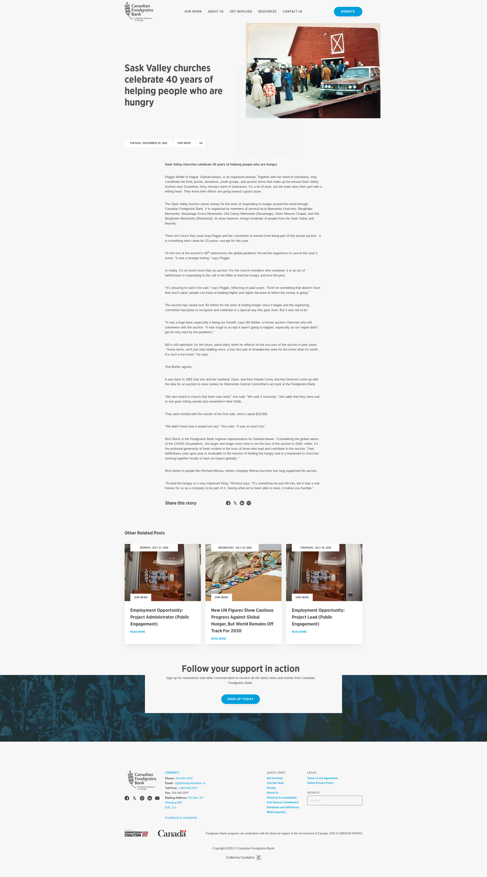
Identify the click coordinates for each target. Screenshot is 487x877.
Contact (172, 772)
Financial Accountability (282, 797)
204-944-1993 (184, 778)
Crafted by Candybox (240, 857)
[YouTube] (157, 799)
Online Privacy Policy (320, 783)
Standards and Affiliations (283, 807)
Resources (267, 11)
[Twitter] (134, 799)
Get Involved (241, 11)
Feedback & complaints (181, 817)
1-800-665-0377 (188, 788)
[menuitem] (193, 11)
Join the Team (275, 783)
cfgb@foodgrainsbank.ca (189, 783)
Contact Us (292, 11)
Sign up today (240, 699)
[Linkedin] (149, 799)
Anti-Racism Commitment (282, 802)
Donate (348, 11)
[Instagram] (142, 799)
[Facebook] (127, 799)
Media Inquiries (276, 812)
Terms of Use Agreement (322, 778)
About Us (216, 11)
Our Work (193, 11)
